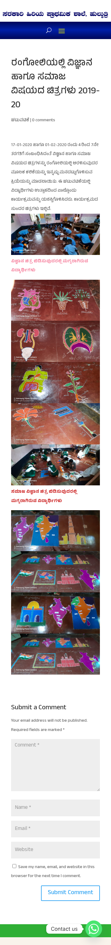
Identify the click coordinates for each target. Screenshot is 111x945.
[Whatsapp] (93, 928)
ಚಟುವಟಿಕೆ (20, 120)
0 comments (43, 120)
